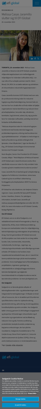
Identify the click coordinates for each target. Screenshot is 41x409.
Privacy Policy (32, 393)
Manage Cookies (20, 399)
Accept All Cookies (20, 405)
